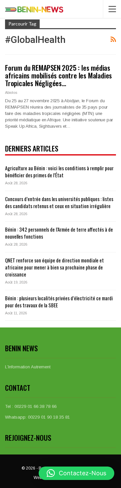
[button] (76, 473)
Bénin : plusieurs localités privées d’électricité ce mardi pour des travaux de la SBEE (59, 301)
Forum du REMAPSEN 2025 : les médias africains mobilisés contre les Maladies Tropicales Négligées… (58, 75)
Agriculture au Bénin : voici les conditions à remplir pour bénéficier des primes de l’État (59, 171)
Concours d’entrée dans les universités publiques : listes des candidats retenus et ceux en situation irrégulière (59, 202)
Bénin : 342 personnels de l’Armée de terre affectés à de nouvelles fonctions (59, 233)
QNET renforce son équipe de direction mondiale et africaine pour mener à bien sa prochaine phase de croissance (54, 267)
